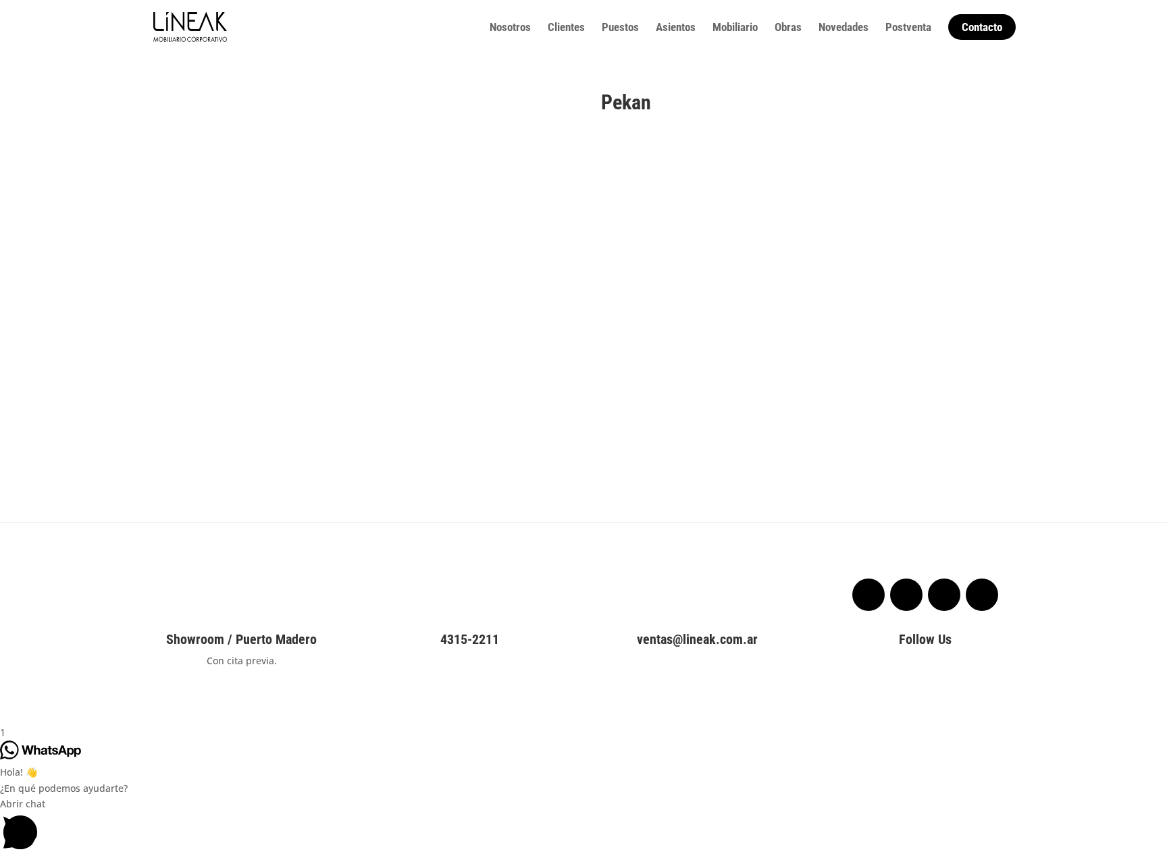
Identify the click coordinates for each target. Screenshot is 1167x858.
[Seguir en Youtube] (982, 595)
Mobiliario (735, 28)
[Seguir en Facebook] (868, 595)
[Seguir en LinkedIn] (944, 595)
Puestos (620, 28)
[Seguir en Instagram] (906, 595)
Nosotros (510, 28)
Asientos (676, 28)
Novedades (843, 28)
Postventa (908, 28)
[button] (583, 826)
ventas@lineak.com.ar (697, 639)
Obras (788, 28)
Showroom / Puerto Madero (241, 639)
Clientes (566, 28)
